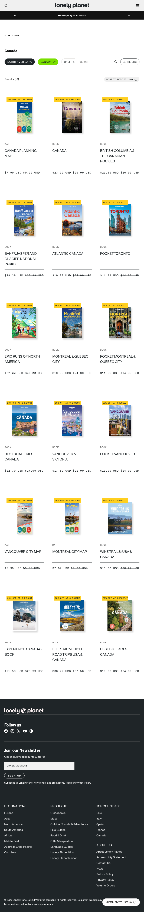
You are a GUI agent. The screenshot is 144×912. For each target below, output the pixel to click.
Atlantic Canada (67, 253)
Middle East (11, 841)
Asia (7, 818)
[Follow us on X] (18, 732)
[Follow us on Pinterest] (31, 732)
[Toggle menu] (137, 5)
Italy (99, 818)
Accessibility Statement (111, 857)
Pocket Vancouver (117, 454)
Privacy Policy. (83, 783)
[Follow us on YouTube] (25, 732)
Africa (8, 835)
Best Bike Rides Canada (113, 652)
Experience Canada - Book (23, 652)
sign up (14, 775)
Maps (53, 818)
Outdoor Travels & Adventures (69, 824)
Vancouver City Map (23, 552)
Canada (59, 151)
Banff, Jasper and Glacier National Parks (21, 259)
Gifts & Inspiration (61, 841)
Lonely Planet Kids (62, 852)
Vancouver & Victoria (64, 456)
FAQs (99, 868)
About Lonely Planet (109, 851)
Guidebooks (58, 813)
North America (13, 824)
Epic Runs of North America (22, 359)
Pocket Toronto (115, 253)
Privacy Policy (105, 880)
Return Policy (104, 874)
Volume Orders (105, 885)
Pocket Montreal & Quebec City (117, 359)
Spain (100, 824)
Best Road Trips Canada (19, 456)
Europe (8, 813)
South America (13, 829)
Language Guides (61, 846)
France (100, 829)
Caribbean (10, 852)
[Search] (6, 5)
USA (99, 813)
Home (7, 35)
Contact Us (103, 863)
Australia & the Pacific (18, 846)
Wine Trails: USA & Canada (116, 554)
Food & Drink (58, 835)
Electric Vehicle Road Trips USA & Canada (67, 655)
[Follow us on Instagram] (12, 732)
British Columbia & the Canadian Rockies (117, 156)
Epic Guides (58, 829)
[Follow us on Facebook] (6, 732)
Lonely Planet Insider (63, 858)
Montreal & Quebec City (70, 359)
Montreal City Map (69, 552)
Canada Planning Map (21, 153)
